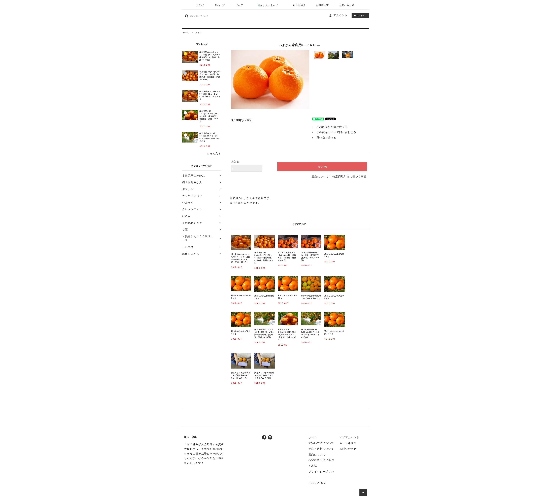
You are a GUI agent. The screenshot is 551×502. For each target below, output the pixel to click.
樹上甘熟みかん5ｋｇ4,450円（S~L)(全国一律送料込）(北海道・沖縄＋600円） (210, 56)
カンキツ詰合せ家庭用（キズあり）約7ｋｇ (311, 297)
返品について (320, 176)
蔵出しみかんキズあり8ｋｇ (334, 297)
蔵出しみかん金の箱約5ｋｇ (334, 255)
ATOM (321, 482)
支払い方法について (321, 443)
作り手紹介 (299, 5)
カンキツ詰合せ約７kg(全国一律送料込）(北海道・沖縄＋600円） (310, 256)
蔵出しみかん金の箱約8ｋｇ (241, 296)
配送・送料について (321, 448)
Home (200, 5)
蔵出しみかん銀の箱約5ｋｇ (264, 297)
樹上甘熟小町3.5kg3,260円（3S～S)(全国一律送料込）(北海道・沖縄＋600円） (209, 116)
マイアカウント (349, 437)
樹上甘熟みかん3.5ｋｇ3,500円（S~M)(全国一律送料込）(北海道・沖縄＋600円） (264, 333)
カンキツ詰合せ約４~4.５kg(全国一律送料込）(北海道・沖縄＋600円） (287, 256)
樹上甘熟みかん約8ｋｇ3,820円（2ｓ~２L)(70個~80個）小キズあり (210, 95)
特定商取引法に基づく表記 (349, 176)
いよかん (198, 33)
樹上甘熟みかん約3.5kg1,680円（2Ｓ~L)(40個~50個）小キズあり (209, 137)
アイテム (361, 15)
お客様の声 (322, 5)
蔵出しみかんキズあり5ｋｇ (241, 332)
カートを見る (348, 443)
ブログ (239, 5)
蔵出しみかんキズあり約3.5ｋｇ (334, 332)
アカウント (340, 15)
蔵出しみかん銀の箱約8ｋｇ (288, 296)
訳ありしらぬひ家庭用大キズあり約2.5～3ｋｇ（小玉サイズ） (264, 375)
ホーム (186, 33)
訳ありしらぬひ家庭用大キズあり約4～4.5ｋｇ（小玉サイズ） (241, 375)
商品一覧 (220, 5)
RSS (312, 482)
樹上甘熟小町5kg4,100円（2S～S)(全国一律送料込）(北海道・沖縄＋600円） (210, 76)
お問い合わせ (346, 5)
